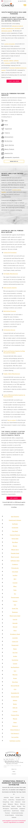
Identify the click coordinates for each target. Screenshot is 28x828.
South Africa (7, 810)
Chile (22, 797)
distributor (18, 28)
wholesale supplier (6, 30)
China (5, 799)
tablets (11, 60)
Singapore (22, 808)
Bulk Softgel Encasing (9, 311)
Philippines (6, 808)
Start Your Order (14, 81)
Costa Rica (11, 799)
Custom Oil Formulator (10, 252)
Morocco (22, 804)
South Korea (15, 810)
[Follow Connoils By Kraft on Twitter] (19, 759)
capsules (5, 60)
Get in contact (12, 420)
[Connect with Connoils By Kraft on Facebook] (15, 759)
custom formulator (9, 44)
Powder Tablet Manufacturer (11, 373)
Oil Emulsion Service (9, 330)
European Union (20, 799)
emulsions (7, 63)
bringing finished (14, 67)
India (12, 802)
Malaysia (10, 804)
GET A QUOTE (14, 498)
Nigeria (13, 806)
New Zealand (6, 806)
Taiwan (22, 810)
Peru (24, 806)
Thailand (7, 813)
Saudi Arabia (14, 808)
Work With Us (14, 161)
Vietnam (14, 817)
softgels (16, 60)
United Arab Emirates (17, 813)
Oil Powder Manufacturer (10, 273)
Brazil (12, 797)
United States (19, 815)
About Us (14, 769)
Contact (14, 773)
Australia (6, 797)
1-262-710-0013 (22, 1)
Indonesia (17, 802)
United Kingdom (9, 815)
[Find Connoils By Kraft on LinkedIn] (17, 759)
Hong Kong (6, 802)
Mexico (17, 804)
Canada (17, 797)
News (14, 771)
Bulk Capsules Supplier (10, 287)
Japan (4, 804)
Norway (19, 806)
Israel (23, 802)
